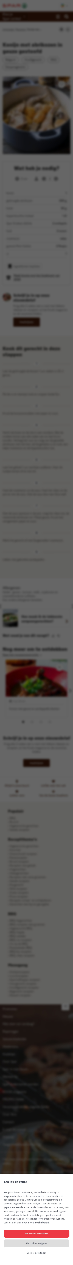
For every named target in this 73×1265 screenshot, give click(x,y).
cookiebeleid (42, 1222)
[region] (36, 1219)
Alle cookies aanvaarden (36, 1233)
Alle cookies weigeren (36, 1243)
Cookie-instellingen (36, 1252)
